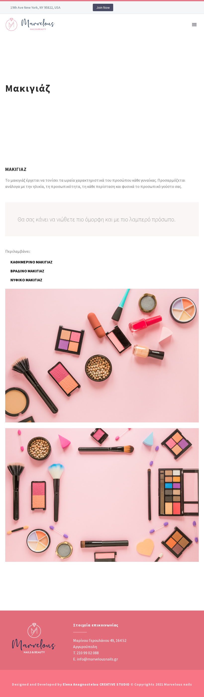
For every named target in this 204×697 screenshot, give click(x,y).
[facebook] (186, 624)
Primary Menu (194, 24)
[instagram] (196, 624)
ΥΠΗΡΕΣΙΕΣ (136, 39)
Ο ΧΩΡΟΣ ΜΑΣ (105, 39)
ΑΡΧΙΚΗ (77, 39)
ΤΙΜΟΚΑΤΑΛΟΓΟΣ (169, 39)
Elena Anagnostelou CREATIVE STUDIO (96, 684)
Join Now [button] (103, 7)
